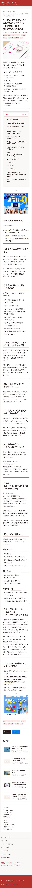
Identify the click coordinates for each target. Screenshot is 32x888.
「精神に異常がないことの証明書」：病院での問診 (14, 132)
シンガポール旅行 (6, 837)
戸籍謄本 (23, 35)
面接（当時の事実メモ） (13, 159)
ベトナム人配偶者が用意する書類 (15, 123)
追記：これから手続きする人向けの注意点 (16, 180)
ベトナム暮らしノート (8, 2)
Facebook (15, 732)
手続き (4, 38)
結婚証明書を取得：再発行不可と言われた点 (15, 148)
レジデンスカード (16, 35)
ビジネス (4, 840)
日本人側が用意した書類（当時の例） (15, 127)
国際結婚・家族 (10, 11)
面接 (22, 38)
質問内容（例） (13, 168)
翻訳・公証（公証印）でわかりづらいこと (13, 137)
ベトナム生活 (5, 847)
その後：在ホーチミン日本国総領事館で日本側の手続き (15, 154)
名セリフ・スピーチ (7, 854)
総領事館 (17, 38)
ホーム (4, 11)
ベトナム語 (5, 850)
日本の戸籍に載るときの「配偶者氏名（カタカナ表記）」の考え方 (16, 174)
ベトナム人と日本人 (7, 844)
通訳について (12, 162)
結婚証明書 (10, 38)
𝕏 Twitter (7, 732)
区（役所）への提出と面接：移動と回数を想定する (16, 142)
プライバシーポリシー (13, 884)
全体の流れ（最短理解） (13, 119)
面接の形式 (11, 165)
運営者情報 (4, 884)
